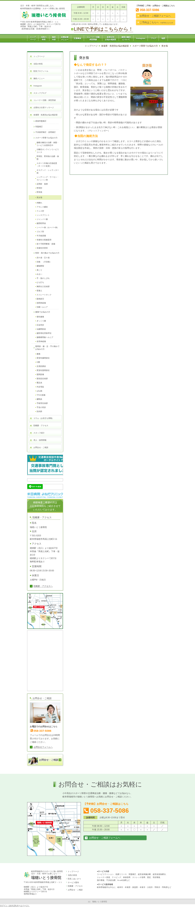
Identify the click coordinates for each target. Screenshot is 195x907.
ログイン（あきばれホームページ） (15, 905)
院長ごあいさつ (74, 879)
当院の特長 (72, 875)
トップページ (73, 871)
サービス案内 (73, 882)
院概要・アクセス (75, 886)
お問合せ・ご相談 (75, 890)
